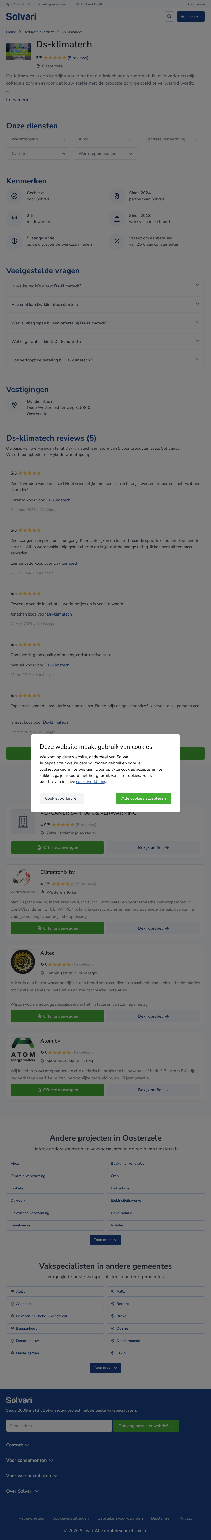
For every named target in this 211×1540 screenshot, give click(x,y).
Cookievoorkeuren (62, 798)
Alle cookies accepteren (143, 798)
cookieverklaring (91, 782)
